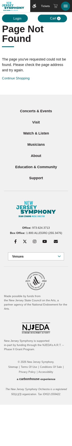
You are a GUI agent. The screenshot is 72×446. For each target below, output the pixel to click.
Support (36, 178)
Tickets (45, 6)
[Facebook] (15, 242)
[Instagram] (34, 242)
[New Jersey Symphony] (14, 7)
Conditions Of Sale (51, 366)
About (36, 156)
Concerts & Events (36, 111)
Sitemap (13, 366)
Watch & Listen (36, 133)
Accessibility (45, 371)
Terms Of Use (29, 366)
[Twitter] (25, 242)
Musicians (36, 145)
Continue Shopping (16, 78)
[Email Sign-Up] (56, 242)
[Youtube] (44, 242)
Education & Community (36, 167)
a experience (36, 379)
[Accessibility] (34, 6)
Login (17, 18)
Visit (36, 122)
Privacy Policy (27, 371)
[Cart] (55, 6)
